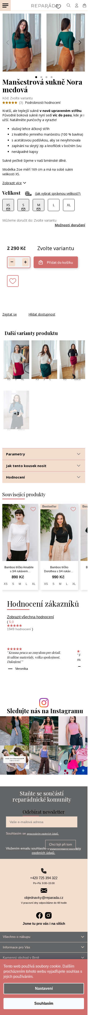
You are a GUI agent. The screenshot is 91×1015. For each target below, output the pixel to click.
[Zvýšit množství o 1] (25, 262)
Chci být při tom (60, 844)
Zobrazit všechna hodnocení (30, 617)
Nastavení (44, 988)
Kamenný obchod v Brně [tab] (21, 957)
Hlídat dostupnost (41, 314)
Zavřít (27, 309)
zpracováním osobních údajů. (43, 833)
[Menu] (5, 5)
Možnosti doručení (70, 225)
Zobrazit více (12, 183)
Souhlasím (43, 1003)
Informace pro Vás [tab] (16, 947)
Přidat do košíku (60, 262)
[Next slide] (79, 42)
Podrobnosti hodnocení (42, 102)
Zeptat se (9, 314)
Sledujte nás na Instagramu (45, 711)
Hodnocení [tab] (15, 477)
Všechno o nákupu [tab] (16, 937)
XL (22, 379)
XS (8, 379)
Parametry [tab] (15, 454)
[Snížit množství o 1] (12, 262)
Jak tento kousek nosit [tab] (26, 465)
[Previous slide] (8, 42)
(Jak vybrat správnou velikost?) (57, 193)
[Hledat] (68, 5)
